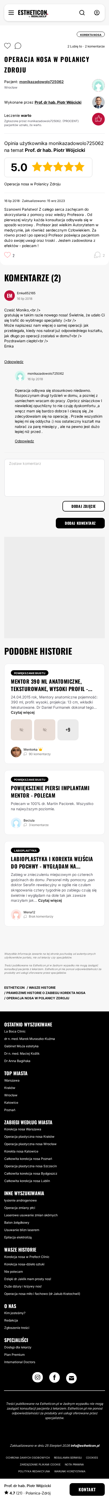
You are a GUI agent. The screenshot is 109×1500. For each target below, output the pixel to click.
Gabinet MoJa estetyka (21, 1046)
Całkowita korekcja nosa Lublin (27, 1181)
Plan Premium (14, 1355)
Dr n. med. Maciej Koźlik (21, 1053)
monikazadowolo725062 (41, 81)
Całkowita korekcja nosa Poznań (28, 1159)
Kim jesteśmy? (14, 1313)
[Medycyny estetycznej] (33, 13)
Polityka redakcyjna (34, 1471)
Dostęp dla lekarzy (17, 1347)
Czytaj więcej (23, 712)
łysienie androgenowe (20, 1200)
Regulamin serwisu (68, 1457)
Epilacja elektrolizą (18, 1237)
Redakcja (11, 1320)
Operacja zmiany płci (19, 1208)
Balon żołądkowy (16, 1222)
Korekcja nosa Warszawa (22, 1129)
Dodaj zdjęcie (83, 506)
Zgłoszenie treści (16, 1328)
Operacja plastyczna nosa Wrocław (30, 1144)
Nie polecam (13, 1272)
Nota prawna (74, 1464)
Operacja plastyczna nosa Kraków (29, 1137)
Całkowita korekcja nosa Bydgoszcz (30, 1173)
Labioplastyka (25, 850)
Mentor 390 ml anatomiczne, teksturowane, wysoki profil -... (51, 685)
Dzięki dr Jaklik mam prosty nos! (27, 1279)
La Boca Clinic (15, 1031)
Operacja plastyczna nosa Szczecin (30, 1166)
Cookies (92, 1457)
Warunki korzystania (69, 1471)
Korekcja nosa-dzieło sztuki (24, 1264)
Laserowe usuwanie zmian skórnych (31, 1215)
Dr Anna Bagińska (17, 1061)
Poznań (9, 1110)
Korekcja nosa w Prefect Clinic (26, 1257)
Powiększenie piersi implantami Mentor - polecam (50, 791)
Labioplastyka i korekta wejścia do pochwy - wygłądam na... (52, 862)
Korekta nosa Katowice (21, 1151)
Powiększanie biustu (29, 673)
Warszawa (12, 1080)
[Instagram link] (37, 1379)
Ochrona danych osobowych (28, 1457)
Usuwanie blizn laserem (21, 1230)
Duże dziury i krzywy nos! (23, 1286)
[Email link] (71, 1378)
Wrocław (10, 1095)
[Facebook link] (54, 1379)
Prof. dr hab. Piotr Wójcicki (58, 102)
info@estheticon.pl (85, 1446)
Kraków (9, 1088)
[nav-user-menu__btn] (97, 13)
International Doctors (19, 1362)
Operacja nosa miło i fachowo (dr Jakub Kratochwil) (42, 1294)
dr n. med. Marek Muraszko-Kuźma (29, 1039)
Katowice (11, 1102)
